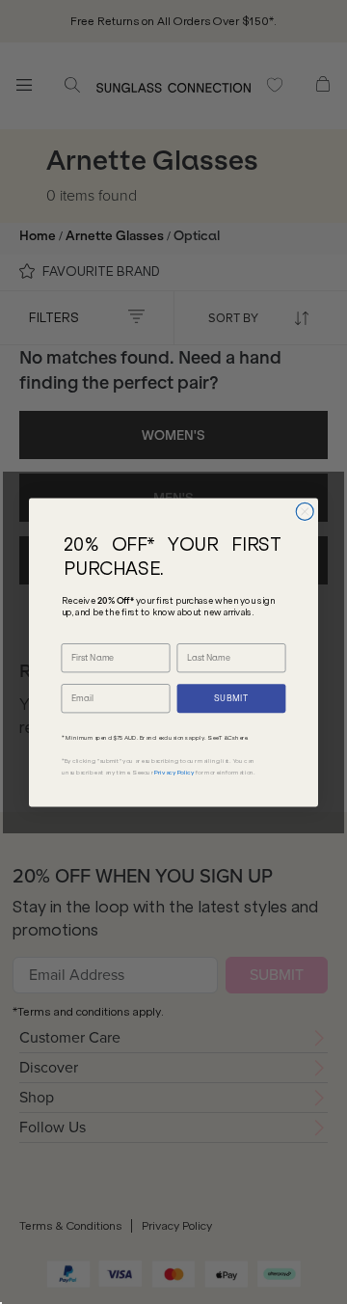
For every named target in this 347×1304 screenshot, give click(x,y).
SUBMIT (231, 698)
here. (242, 738)
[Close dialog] (304, 511)
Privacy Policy (174, 772)
